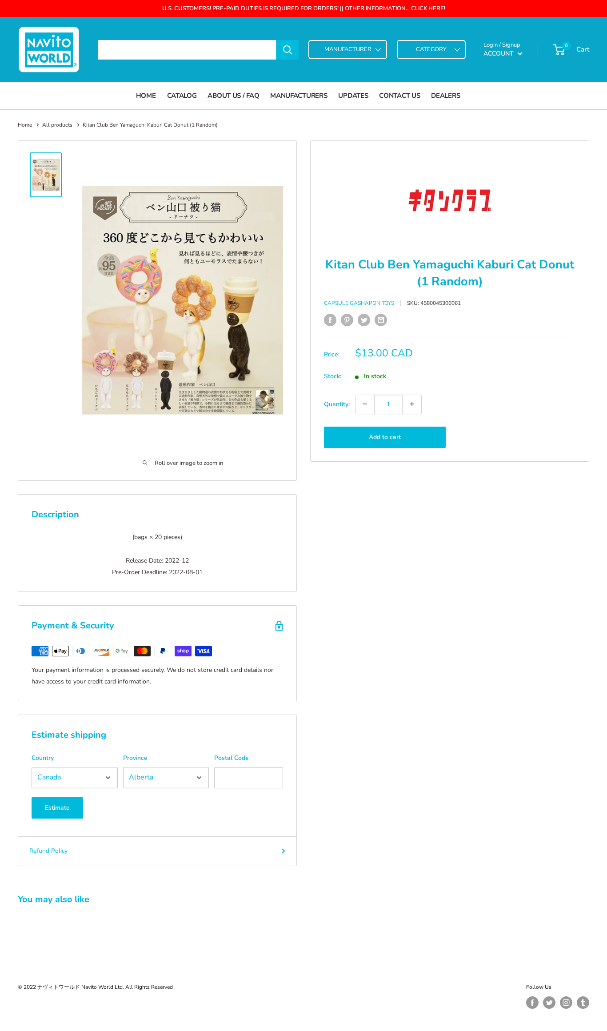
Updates (353, 95)
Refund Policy (48, 851)
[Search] (287, 50)
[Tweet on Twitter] (364, 320)
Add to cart (385, 436)
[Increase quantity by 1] (412, 404)
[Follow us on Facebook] (532, 1002)
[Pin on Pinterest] (347, 320)
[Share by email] (381, 320)
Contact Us (399, 95)
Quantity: (337, 404)
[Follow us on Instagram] (566, 1002)
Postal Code (231, 758)
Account (499, 53)
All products (57, 124)
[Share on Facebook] (330, 320)
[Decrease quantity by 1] (364, 404)
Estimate (57, 807)
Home (146, 95)
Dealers (445, 95)
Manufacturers (298, 95)
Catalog (182, 95)
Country (43, 758)
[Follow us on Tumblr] (583, 1002)
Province (135, 758)
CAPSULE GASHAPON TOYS (359, 303)
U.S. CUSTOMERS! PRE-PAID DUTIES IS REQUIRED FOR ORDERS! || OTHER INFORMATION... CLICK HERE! (303, 8)
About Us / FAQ (233, 95)
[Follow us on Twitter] (549, 1002)
